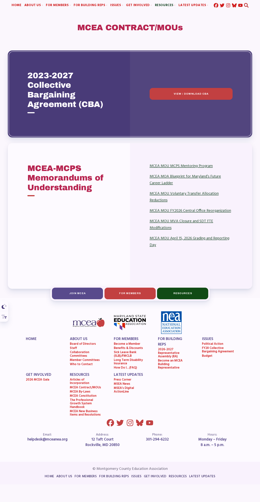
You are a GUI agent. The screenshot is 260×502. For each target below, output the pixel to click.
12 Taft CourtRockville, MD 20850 (102, 442)
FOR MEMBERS (126, 339)
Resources (182, 293)
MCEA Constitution (83, 396)
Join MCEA (77, 293)
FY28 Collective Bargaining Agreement (218, 350)
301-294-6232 (157, 439)
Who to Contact (81, 364)
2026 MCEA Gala (37, 380)
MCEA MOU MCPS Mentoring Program (181, 166)
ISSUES (207, 339)
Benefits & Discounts (128, 348)
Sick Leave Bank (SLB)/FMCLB (125, 354)
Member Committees (85, 360)
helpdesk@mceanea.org (47, 439)
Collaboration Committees (79, 354)
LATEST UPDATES (128, 375)
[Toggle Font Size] (4, 316)
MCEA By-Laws (80, 392)
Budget (207, 356)
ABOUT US (78, 339)
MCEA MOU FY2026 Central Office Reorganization (190, 211)
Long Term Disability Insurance (128, 362)
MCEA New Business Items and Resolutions (85, 413)
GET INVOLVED (38, 375)
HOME (31, 339)
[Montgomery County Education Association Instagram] (228, 5)
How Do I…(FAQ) (125, 368)
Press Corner (123, 380)
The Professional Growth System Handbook (81, 404)
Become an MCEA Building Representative (170, 365)
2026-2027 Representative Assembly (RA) (168, 353)
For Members (130, 293)
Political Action (212, 344)
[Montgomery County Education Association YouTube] (240, 5)
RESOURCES (79, 375)
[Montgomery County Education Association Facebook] (216, 5)
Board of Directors (83, 344)
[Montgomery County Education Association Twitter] (222, 5)
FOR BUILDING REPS (170, 342)
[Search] (246, 5)
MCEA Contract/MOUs (85, 388)
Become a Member (127, 344)
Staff (73, 348)
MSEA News (122, 384)
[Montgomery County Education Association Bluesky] (234, 5)
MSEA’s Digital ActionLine (124, 390)
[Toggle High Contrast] (4, 306)
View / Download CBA (191, 94)
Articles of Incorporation (79, 382)
